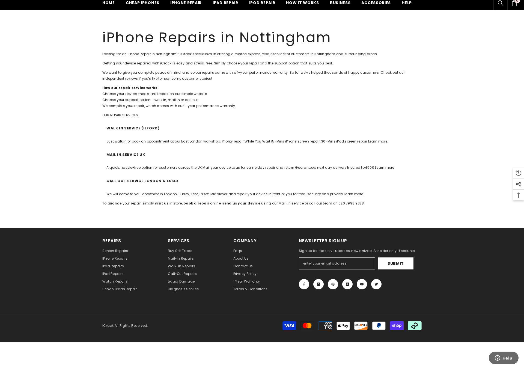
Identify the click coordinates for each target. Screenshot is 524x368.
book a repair (196, 203)
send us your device (241, 203)
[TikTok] (347, 284)
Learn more (377, 141)
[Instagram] (318, 284)
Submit (396, 263)
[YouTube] (362, 284)
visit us (161, 203)
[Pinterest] (333, 284)
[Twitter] (376, 284)
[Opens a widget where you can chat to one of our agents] (504, 358)
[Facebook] (304, 284)
